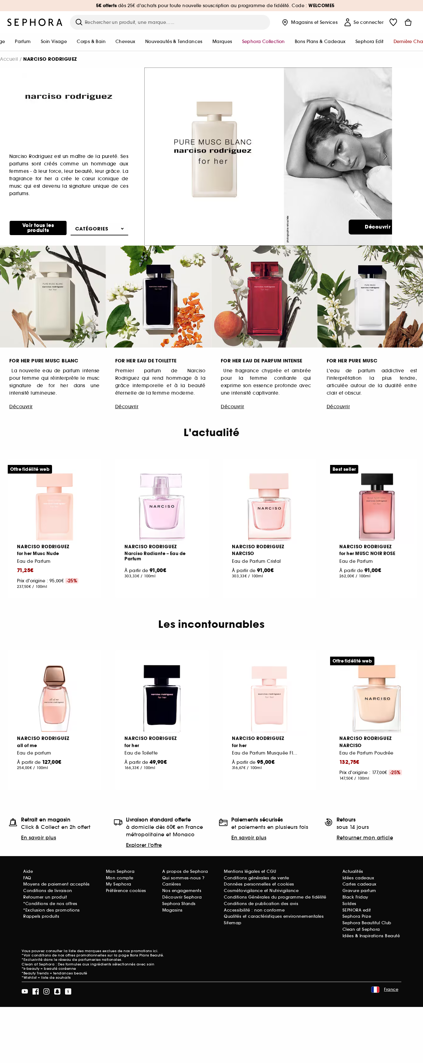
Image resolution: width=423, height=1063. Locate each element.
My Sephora (118, 884)
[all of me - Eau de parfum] (54, 699)
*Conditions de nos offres (50, 903)
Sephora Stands (179, 903)
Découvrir (377, 226)
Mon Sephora (120, 871)
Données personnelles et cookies (259, 884)
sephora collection (263, 41)
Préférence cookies (126, 890)
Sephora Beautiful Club (366, 922)
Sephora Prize (356, 916)
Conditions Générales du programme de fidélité (275, 897)
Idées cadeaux (358, 878)
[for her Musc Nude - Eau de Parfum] (54, 507)
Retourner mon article (365, 837)
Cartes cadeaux (359, 884)
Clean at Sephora (361, 929)
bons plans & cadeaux (320, 41)
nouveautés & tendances (174, 41)
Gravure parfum (359, 890)
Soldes (349, 903)
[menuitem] (23, 42)
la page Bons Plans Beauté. (139, 955)
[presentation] (384, 156)
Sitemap (233, 922)
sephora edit (369, 41)
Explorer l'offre (144, 845)
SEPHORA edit (356, 910)
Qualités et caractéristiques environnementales (274, 916)
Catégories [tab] (91, 228)
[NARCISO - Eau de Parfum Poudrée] (377, 699)
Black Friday (355, 897)
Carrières (171, 884)
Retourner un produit (45, 897)
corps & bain (91, 41)
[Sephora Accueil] (35, 22)
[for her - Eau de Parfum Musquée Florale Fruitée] (269, 699)
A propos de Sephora (185, 871)
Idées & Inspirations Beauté (371, 935)
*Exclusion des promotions (51, 910)
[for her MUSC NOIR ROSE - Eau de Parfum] (377, 507)
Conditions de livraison (47, 890)
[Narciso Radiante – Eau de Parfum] (162, 507)
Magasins (172, 910)
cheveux (125, 41)
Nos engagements (182, 890)
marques (222, 41)
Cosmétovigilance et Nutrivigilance (261, 890)
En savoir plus (38, 837)
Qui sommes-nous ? (183, 878)
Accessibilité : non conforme (254, 910)
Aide (28, 871)
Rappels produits (41, 916)
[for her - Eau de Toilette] (162, 699)
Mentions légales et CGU (250, 871)
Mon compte (119, 878)
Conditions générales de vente (256, 878)
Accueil (9, 59)
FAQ (27, 878)
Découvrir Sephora (182, 897)
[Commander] (408, 22)
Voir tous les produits (38, 228)
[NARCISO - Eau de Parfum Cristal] (269, 507)
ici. (156, 951)
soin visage (54, 41)
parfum (23, 41)
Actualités (352, 871)
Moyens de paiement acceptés (56, 884)
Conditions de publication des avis (261, 903)
